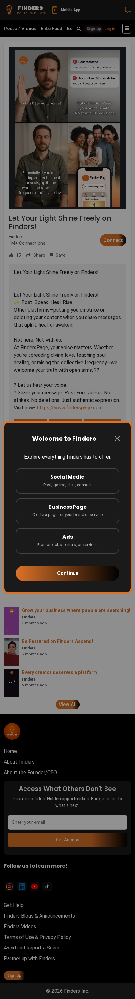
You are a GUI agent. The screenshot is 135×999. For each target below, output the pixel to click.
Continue (67, 573)
